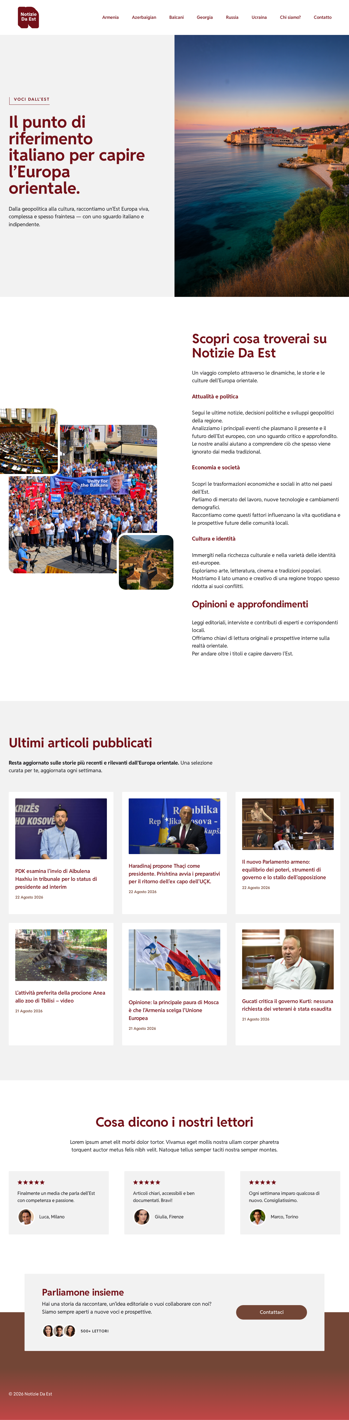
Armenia (110, 17)
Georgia (205, 17)
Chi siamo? (290, 17)
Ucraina (259, 17)
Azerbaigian (144, 17)
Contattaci (272, 1312)
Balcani (176, 17)
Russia (232, 17)
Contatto (323, 17)
